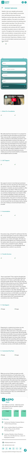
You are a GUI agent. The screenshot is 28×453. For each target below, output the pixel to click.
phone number (5, 66)
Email (3, 78)
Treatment (4, 72)
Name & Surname (5, 60)
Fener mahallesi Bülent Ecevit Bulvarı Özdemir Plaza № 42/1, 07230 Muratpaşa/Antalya (13, 429)
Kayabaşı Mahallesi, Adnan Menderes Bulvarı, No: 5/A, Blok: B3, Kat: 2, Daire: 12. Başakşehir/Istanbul (14, 435)
